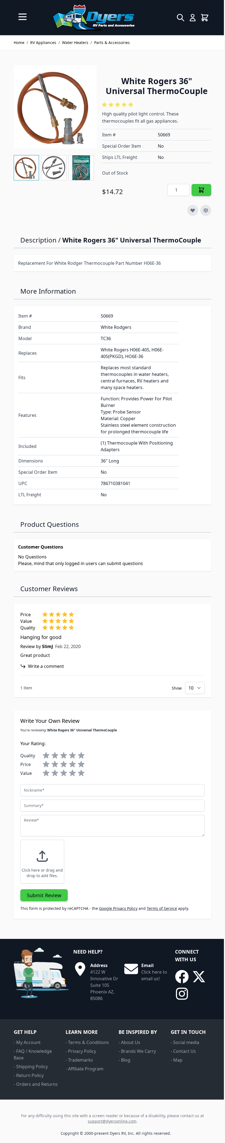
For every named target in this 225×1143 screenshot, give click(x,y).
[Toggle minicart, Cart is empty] (204, 17)
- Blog (124, 1060)
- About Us (129, 1042)
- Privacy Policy (81, 1051)
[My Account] (192, 17)
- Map (176, 1060)
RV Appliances (43, 42)
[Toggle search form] (180, 17)
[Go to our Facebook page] (182, 977)
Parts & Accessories (112, 42)
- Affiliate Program (84, 1069)
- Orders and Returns (36, 1084)
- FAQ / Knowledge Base (33, 1054)
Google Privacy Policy (118, 908)
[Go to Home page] (93, 17)
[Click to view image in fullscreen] (55, 106)
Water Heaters (75, 42)
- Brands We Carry (137, 1051)
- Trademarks (79, 1060)
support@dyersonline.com (112, 1121)
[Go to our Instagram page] (182, 994)
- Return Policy (29, 1075)
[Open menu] (22, 17)
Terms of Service (162, 908)
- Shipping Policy (31, 1067)
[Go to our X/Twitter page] (199, 977)
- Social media (185, 1042)
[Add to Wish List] (192, 210)
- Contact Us (183, 1051)
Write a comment (46, 666)
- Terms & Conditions (87, 1042)
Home (19, 42)
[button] (118, 104)
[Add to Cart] (201, 190)
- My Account (27, 1042)
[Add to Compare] (205, 210)
